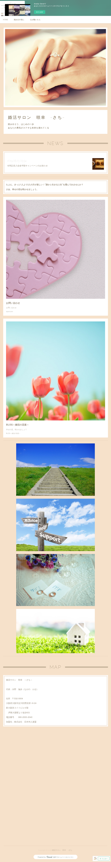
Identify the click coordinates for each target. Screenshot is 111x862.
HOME (5, 19)
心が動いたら (35, 19)
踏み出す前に (19, 19)
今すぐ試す (39, 12)
